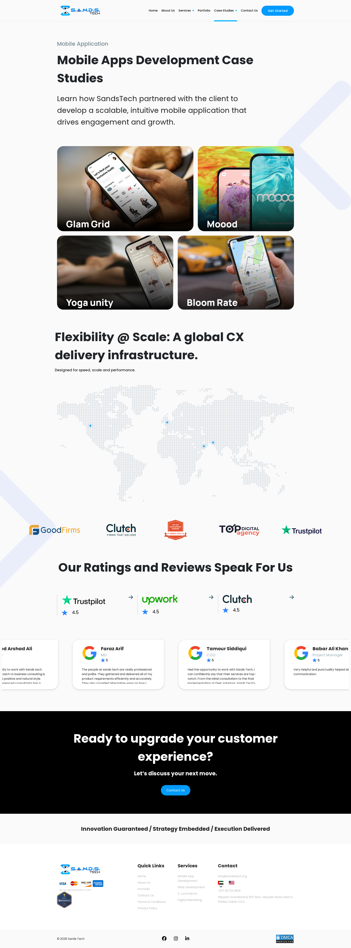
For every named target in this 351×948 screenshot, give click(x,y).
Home (153, 10)
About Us (168, 10)
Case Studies (224, 10)
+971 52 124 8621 (229, 891)
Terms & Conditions (151, 902)
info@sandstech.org (232, 876)
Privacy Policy (147, 908)
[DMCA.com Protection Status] (285, 938)
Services (185, 10)
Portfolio (204, 10)
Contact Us (249, 10)
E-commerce (187, 893)
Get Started (278, 10)
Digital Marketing (190, 900)
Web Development (191, 887)
